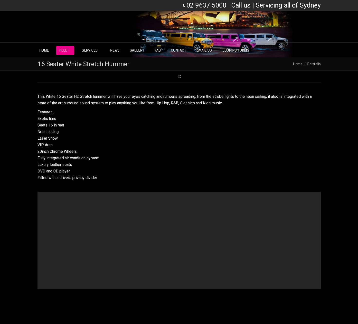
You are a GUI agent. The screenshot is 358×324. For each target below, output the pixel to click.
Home (297, 64)
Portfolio (314, 64)
